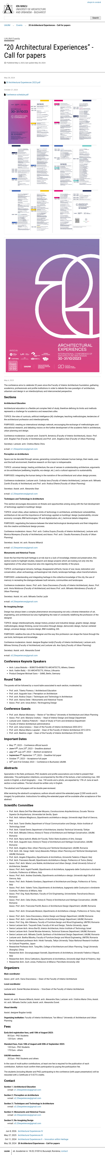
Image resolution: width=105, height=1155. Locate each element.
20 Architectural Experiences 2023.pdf (23, 82)
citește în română (94, 2)
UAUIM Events (12, 38)
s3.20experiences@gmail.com (24, 547)
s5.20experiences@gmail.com (24, 655)
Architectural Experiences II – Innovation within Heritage (43, 1139)
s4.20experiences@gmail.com (24, 601)
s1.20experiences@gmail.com (24, 449)
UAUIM (7, 25)
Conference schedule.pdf (17, 94)
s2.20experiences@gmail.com (24, 494)
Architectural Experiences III (30, 1135)
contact (64, 1151)
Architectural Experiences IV (30, 1131)
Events (19, 25)
